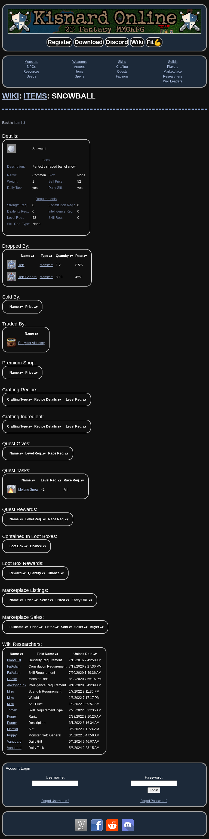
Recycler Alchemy (31, 343)
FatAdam (13, 666)
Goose (12, 679)
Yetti (21, 265)
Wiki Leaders (172, 81)
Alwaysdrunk (16, 685)
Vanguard (14, 741)
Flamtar (12, 729)
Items (79, 71)
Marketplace (173, 71)
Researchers (172, 76)
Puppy (12, 716)
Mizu (10, 691)
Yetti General (27, 277)
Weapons (79, 62)
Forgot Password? (153, 801)
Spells (79, 76)
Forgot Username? (55, 801)
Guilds (172, 62)
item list (19, 123)
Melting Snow (28, 489)
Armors (79, 67)
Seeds (31, 76)
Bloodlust (14, 660)
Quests (122, 71)
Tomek (12, 710)
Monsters (31, 62)
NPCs (31, 67)
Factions (122, 76)
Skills (122, 62)
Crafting (122, 67)
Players (172, 67)
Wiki (10, 96)
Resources (31, 71)
